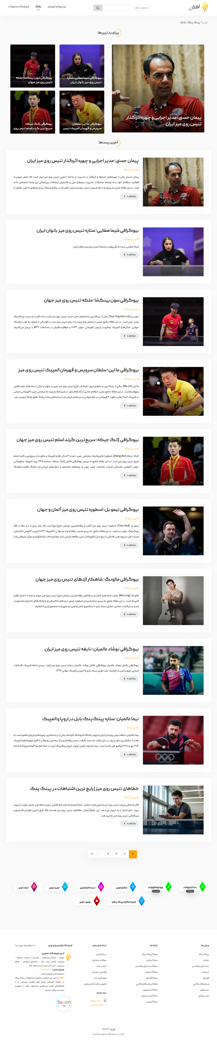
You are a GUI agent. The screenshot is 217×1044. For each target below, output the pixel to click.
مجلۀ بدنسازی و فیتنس (146, 966)
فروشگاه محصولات (18, 6)
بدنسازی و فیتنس (200, 966)
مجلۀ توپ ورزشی (149, 996)
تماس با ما (101, 966)
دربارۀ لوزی (101, 954)
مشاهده (129, 196)
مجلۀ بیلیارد (152, 960)
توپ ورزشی (203, 996)
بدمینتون (204, 990)
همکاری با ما (100, 978)
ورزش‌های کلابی (201, 984)
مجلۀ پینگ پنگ (150, 954)
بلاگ (38, 6)
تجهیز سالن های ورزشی (95, 984)
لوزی (112, 1029)
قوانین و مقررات (98, 972)
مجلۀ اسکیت (151, 972)
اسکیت (205, 972)
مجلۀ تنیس (152, 1002)
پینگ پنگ (204, 954)
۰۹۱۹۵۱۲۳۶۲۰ (45, 970)
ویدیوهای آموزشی (57, 6)
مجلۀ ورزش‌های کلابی (147, 984)
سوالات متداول (99, 960)
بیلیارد (206, 960)
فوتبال (206, 978)
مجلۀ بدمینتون (150, 990)
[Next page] (84, 854)
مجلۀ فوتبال (152, 978)
